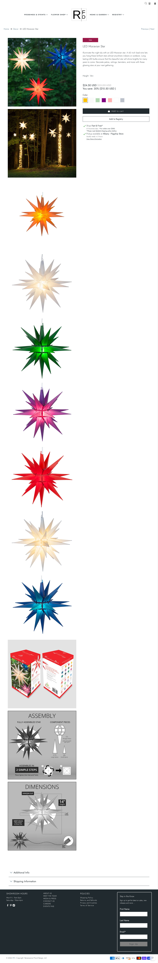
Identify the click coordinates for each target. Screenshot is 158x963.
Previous (144, 28)
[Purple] (103, 100)
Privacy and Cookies (88, 903)
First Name (124, 909)
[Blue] (122, 100)
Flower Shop (58, 14)
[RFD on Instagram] (14, 906)
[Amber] (85, 100)
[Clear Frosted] (91, 100)
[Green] (97, 100)
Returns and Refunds (88, 900)
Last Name (124, 920)
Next (152, 28)
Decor (15, 29)
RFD (13, 958)
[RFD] (79, 14)
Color (85, 94)
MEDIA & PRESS (49, 898)
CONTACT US (49, 901)
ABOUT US (47, 893)
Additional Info (21, 872)
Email (123, 931)
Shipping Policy (86, 897)
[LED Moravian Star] (42, 72)
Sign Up (133, 943)
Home (6, 29)
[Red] (110, 100)
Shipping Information (25, 881)
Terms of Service (87, 905)
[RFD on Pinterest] (11, 906)
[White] (116, 100)
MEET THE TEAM (50, 896)
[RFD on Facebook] (7, 906)
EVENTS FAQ (48, 906)
